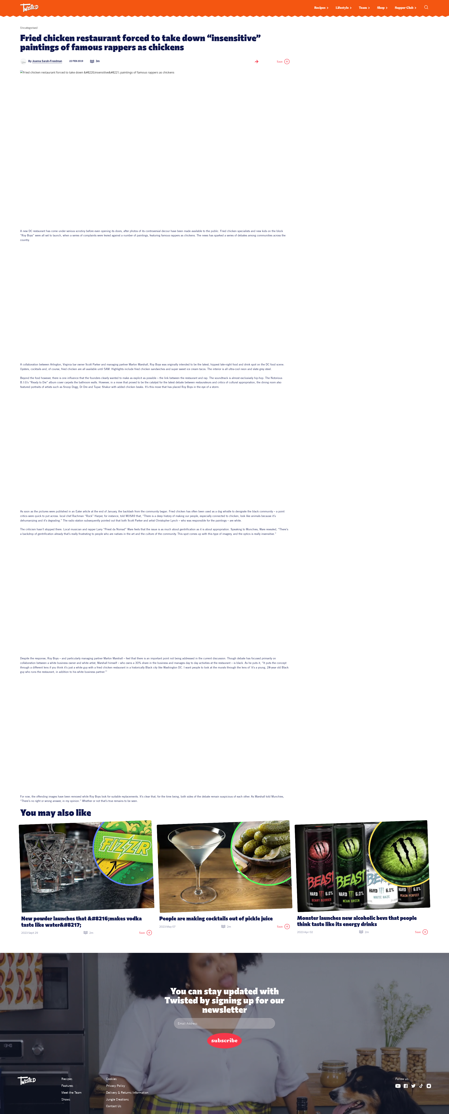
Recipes (320, 8)
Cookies (111, 1079)
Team (363, 8)
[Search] (426, 7)
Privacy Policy (115, 1086)
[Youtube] (398, 1086)
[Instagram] (428, 1086)
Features (67, 1086)
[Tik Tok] (421, 1086)
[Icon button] (256, 61)
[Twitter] (413, 1086)
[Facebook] (405, 1086)
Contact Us (113, 1106)
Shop (381, 8)
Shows (65, 1099)
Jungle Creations (117, 1099)
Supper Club (404, 8)
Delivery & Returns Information (127, 1093)
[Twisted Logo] (29, 8)
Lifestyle (342, 8)
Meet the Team (71, 1093)
